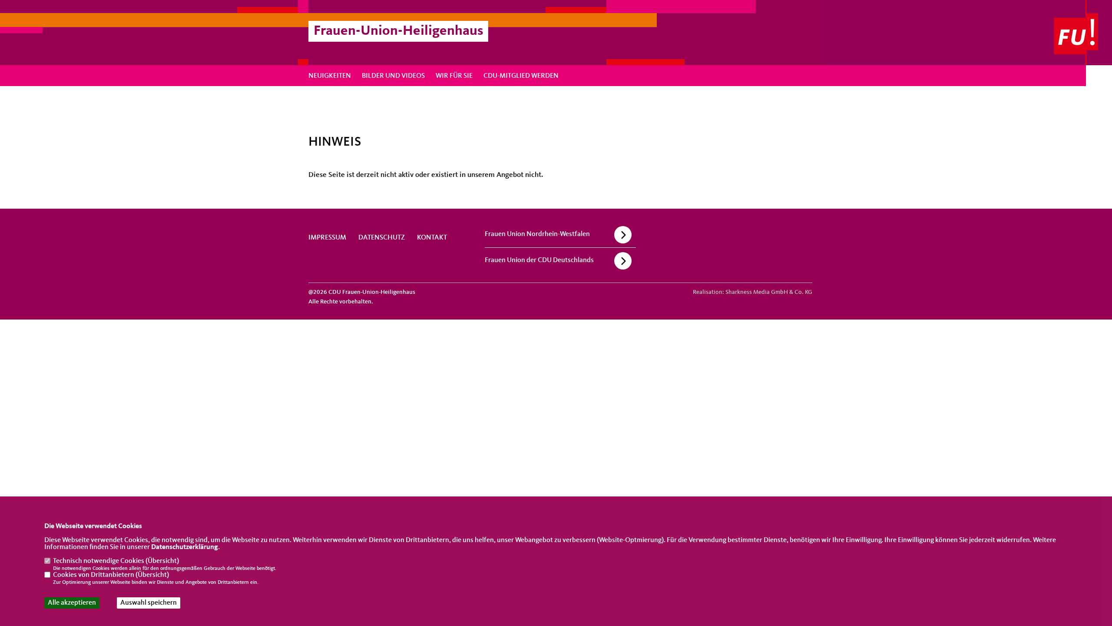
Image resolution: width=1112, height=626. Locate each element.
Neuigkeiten (329, 76)
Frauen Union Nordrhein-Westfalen (537, 234)
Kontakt (432, 237)
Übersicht (162, 561)
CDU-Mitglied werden (521, 76)
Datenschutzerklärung (184, 547)
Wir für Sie (454, 76)
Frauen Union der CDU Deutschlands (539, 260)
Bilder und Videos (393, 76)
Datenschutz (381, 237)
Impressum (327, 237)
